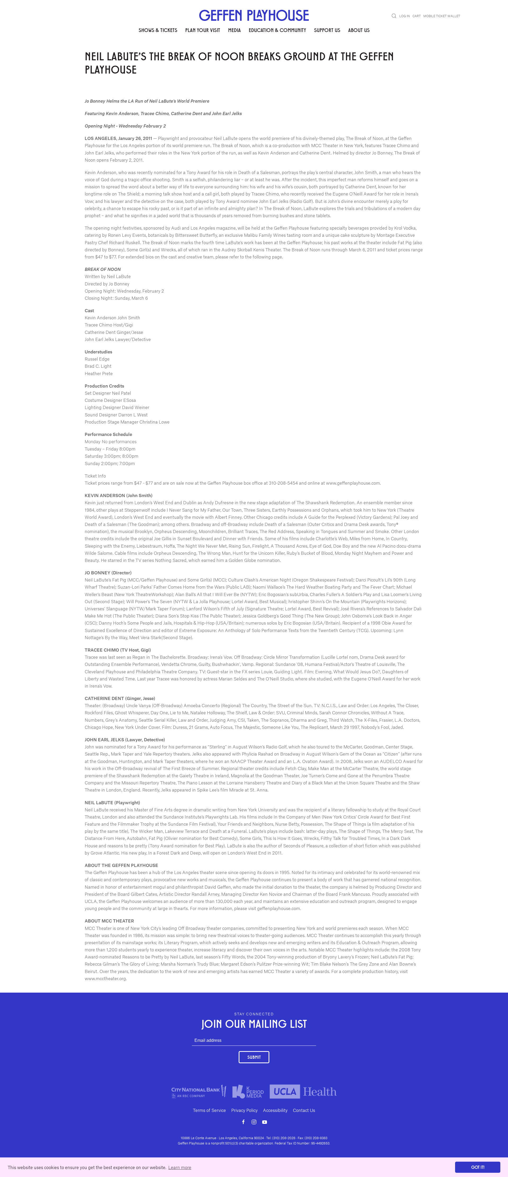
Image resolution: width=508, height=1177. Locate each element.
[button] (394, 16)
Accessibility (275, 1110)
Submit (254, 1057)
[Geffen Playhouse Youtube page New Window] (264, 1122)
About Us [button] (359, 29)
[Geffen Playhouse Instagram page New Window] (254, 1122)
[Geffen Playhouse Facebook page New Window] (243, 1122)
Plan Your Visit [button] (202, 29)
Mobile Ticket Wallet (441, 16)
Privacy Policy (244, 1110)
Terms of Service (209, 1110)
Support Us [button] (327, 29)
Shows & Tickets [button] (158, 29)
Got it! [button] (477, 1167)
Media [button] (234, 29)
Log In (404, 16)
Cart (416, 16)
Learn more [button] (179, 1167)
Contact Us (304, 1110)
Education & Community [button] (277, 29)
